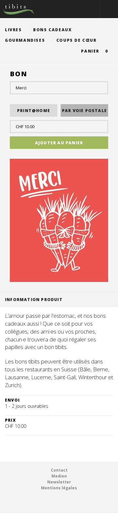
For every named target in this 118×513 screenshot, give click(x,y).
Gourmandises (25, 40)
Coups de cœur (76, 40)
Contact (59, 470)
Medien (59, 476)
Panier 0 (94, 51)
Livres (13, 30)
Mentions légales (59, 488)
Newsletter (59, 482)
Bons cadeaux (52, 30)
